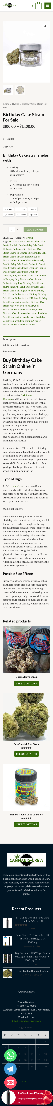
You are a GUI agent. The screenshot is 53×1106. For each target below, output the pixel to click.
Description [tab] (9, 339)
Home (6, 103)
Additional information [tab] (16, 345)
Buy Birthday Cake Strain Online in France (24, 268)
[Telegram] (10, 1069)
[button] (45, 26)
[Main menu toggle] (47, 6)
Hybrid (15, 103)
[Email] (10, 1082)
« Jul (24, 1081)
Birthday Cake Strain (19, 241)
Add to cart (35, 229)
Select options (26, 683)
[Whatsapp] (10, 1055)
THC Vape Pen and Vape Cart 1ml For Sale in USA (33, 1093)
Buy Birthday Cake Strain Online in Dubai (24, 264)
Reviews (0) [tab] (9, 351)
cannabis (17, 486)
